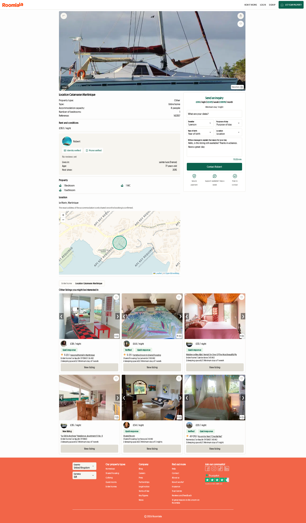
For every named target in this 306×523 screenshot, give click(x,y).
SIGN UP (272, 5)
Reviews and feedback (182, 495)
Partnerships (144, 482)
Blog (141, 469)
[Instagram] (213, 469)
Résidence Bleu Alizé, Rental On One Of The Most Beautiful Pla (211, 354)
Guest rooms (111, 482)
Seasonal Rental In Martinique (82, 355)
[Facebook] (207, 469)
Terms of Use (144, 491)
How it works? (178, 482)
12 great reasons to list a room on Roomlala (186, 501)
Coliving (109, 478)
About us (175, 478)
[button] (63, 215)
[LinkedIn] (226, 469)
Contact (175, 473)
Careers (142, 473)
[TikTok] (220, 469)
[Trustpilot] (217, 483)
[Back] (64, 20)
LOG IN (263, 5)
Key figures (143, 495)
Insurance (176, 486)
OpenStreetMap (172, 273)
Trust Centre (177, 491)
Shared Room (129, 436)
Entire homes (111, 486)
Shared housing (112, 473)
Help (174, 469)
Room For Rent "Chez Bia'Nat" (210, 436)
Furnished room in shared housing (147, 355)
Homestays (110, 469)
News (141, 500)
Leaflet (158, 273)
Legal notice (144, 486)
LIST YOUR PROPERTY (293, 5)
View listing (89, 367)
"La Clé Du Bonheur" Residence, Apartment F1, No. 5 (82, 436)
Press (141, 478)
